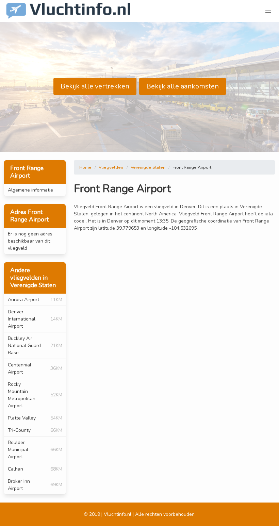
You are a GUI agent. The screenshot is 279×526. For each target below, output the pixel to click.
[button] (268, 11)
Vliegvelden (111, 167)
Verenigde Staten (148, 167)
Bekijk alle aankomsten (182, 86)
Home (85, 167)
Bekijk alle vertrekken (95, 86)
